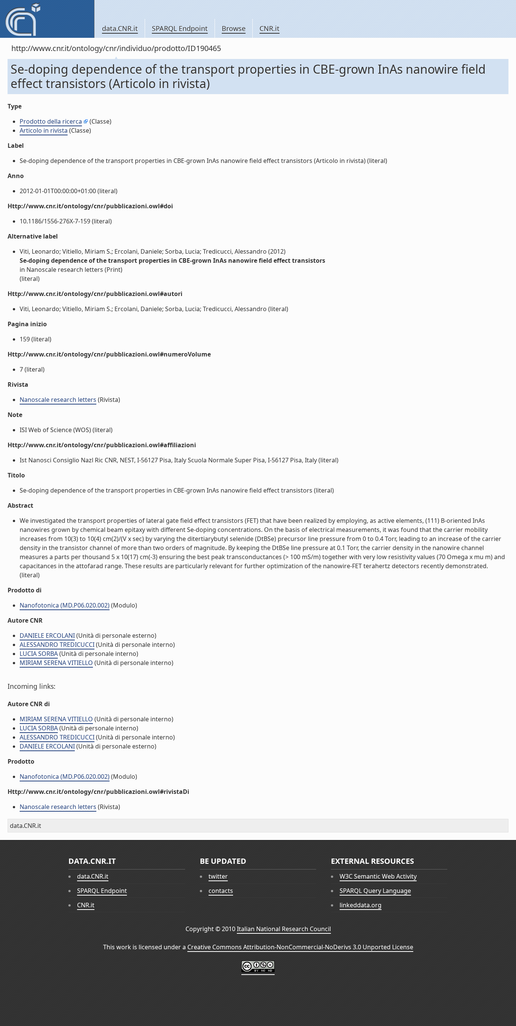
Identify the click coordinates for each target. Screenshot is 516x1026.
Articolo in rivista (44, 130)
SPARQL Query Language (375, 891)
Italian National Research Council (284, 929)
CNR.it (270, 28)
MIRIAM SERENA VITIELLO (56, 663)
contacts (221, 891)
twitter (218, 876)
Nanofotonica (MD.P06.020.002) (65, 605)
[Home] (47, 19)
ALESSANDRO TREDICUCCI (57, 644)
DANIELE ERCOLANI (47, 635)
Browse (234, 28)
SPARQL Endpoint (180, 28)
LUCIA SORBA (39, 653)
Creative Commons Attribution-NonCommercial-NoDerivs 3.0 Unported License (300, 947)
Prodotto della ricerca (51, 121)
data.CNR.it (120, 28)
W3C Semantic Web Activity (378, 876)
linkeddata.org (361, 905)
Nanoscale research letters (58, 399)
